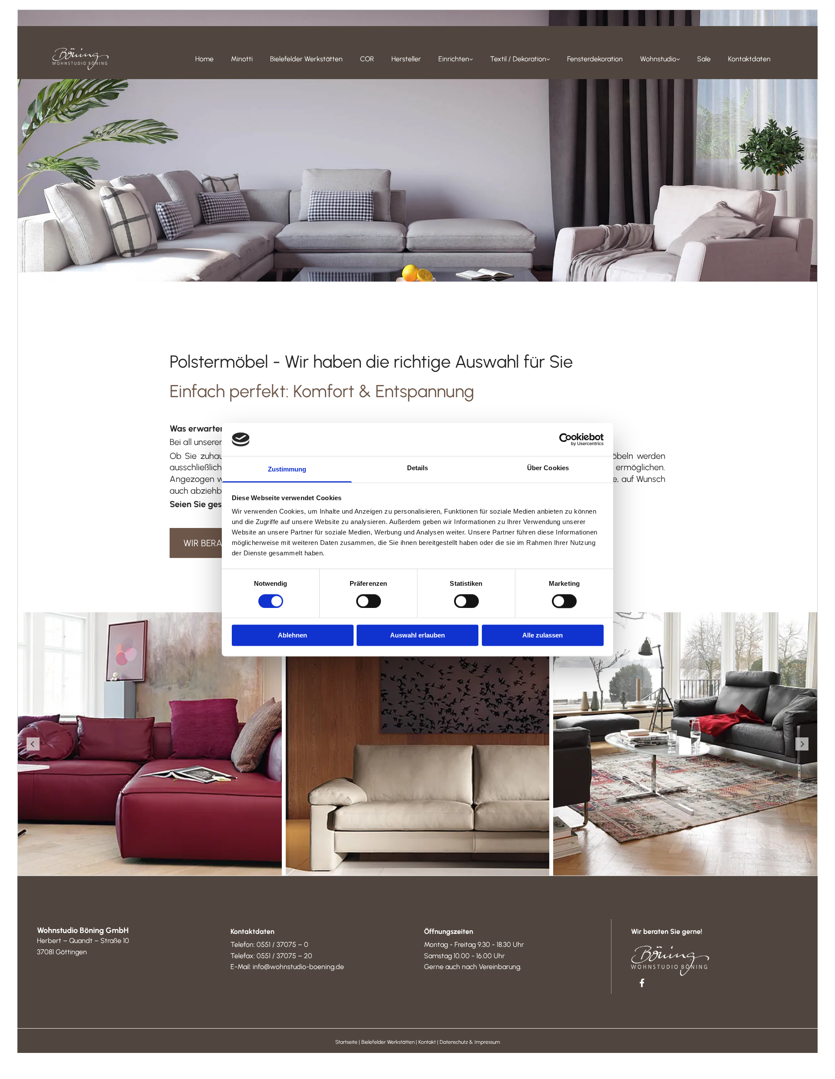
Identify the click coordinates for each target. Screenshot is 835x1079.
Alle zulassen (542, 635)
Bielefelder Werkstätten (306, 59)
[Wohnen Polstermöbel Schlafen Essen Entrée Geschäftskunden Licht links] (470, 59)
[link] (455, 59)
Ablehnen (292, 635)
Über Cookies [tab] (548, 468)
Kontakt (427, 1042)
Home (204, 59)
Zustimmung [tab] (287, 469)
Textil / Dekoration (518, 59)
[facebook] (641, 982)
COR (367, 59)
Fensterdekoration (595, 59)
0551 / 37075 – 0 (282, 944)
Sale (704, 59)
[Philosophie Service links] (677, 59)
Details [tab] (417, 468)
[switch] (368, 601)
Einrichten (453, 59)
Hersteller (406, 59)
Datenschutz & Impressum (470, 1042)
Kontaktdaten (749, 59)
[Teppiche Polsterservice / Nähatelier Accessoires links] (547, 59)
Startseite (346, 1042)
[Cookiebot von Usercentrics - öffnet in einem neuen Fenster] (566, 439)
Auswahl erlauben (417, 635)
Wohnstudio (658, 59)
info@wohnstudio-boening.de (298, 967)
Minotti (242, 59)
